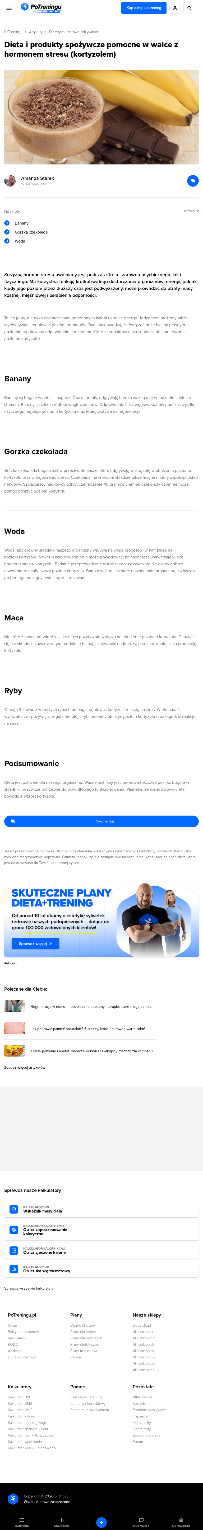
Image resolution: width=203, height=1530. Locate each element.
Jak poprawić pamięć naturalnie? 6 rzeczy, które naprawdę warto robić (88, 1029)
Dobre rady (142, 1429)
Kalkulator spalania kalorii (28, 1429)
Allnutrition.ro (143, 1351)
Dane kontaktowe (22, 1357)
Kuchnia (139, 1403)
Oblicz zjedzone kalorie (44, 1251)
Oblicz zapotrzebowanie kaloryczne (45, 1230)
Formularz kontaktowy (88, 1403)
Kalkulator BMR (20, 1403)
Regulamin (16, 1338)
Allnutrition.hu (144, 1357)
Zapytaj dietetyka (146, 1435)
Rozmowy (141, 1526)
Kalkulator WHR (20, 1410)
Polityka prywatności (24, 1332)
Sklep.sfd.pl (142, 1325)
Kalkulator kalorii (21, 1416)
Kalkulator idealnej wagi (27, 1422)
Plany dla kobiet (83, 1332)
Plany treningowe (84, 1351)
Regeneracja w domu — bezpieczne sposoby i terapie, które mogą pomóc (91, 1007)
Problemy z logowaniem (89, 1410)
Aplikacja (15, 1351)
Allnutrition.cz (143, 1338)
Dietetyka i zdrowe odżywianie (74, 32)
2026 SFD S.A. (56, 1496)
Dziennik (22, 1526)
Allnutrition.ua (144, 1363)
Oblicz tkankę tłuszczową (46, 1269)
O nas (12, 1325)
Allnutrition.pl (143, 1332)
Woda (20, 241)
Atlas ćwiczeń (144, 1397)
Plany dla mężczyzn (86, 1338)
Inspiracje (140, 1416)
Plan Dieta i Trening (86, 1397)
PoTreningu (13, 32)
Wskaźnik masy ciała (42, 1209)
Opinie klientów (83, 1325)
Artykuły (36, 32)
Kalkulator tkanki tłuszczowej (31, 1435)
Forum (138, 1441)
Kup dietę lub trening (144, 8)
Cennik (76, 1357)
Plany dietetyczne (84, 1344)
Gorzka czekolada (31, 232)
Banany (22, 223)
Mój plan (61, 1526)
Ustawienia (181, 1526)
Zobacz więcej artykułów (24, 1067)
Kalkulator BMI (19, 1397)
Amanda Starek (37, 178)
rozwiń (189, 211)
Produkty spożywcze (149, 1410)
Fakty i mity (142, 1422)
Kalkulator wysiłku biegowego (32, 1448)
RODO (13, 1344)
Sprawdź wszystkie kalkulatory (29, 1288)
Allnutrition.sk (143, 1344)
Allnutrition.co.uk (146, 1370)
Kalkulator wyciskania (25, 1441)
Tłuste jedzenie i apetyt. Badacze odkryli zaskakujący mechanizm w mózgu (92, 1051)
